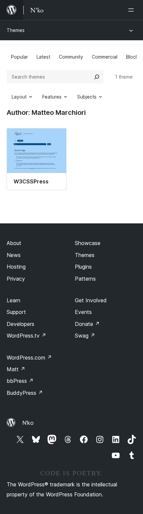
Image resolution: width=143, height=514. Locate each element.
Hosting (16, 266)
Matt (16, 369)
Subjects (86, 97)
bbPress (20, 381)
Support (16, 312)
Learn (13, 300)
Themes (16, 30)
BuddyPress (25, 392)
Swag (85, 335)
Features (52, 97)
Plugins (83, 266)
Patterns (85, 278)
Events (83, 312)
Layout (19, 97)
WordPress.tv (26, 335)
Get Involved (91, 300)
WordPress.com (29, 357)
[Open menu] (132, 10)
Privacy (16, 278)
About (14, 243)
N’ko (28, 422)
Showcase (87, 243)
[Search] (96, 77)
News (14, 255)
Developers (20, 324)
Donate (87, 324)
